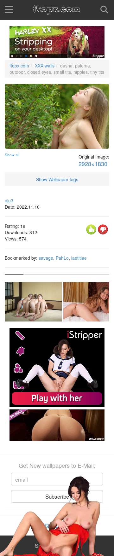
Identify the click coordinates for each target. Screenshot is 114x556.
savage (46, 258)
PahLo (62, 258)
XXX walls (44, 65)
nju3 (9, 200)
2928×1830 (93, 164)
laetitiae (79, 258)
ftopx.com (19, 65)
